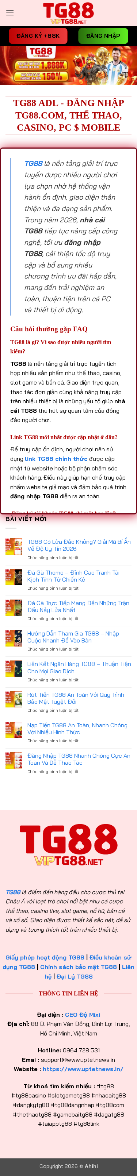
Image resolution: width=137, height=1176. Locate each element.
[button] (9, 13)
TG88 (12, 892)
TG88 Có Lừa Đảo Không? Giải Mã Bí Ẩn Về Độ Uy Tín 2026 (79, 545)
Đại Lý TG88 (75, 976)
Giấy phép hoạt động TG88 (44, 957)
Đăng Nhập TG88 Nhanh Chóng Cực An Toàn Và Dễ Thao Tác (78, 759)
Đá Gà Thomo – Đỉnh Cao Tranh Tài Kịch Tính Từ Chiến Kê (73, 576)
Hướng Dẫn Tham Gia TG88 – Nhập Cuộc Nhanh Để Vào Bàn (73, 637)
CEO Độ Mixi (82, 1014)
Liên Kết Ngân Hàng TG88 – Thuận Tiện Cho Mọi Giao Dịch (79, 667)
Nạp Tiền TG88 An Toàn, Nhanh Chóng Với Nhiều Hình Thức (77, 729)
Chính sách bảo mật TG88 (78, 967)
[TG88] (68, 13)
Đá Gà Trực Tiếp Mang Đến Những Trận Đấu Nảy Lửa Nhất (78, 607)
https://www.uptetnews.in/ (83, 1069)
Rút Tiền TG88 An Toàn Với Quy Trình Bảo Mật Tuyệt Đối (75, 698)
